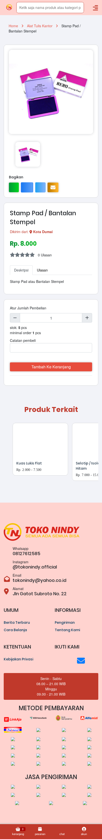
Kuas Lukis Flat (29, 463)
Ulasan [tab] (42, 270)
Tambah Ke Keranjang (51, 367)
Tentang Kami (67, 629)
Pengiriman (65, 622)
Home (14, 25)
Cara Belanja (15, 629)
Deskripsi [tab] (21, 270)
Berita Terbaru (17, 622)
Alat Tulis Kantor (40, 25)
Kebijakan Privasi (18, 659)
